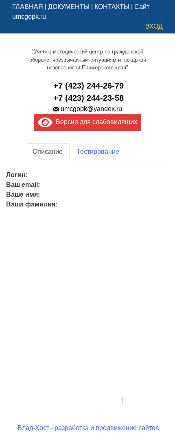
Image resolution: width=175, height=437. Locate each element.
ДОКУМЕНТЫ (69, 6)
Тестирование (98, 151)
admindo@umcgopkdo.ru (87, 380)
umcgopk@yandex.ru (91, 108)
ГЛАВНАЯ (27, 6)
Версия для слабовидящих (94, 121)
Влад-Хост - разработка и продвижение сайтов (88, 427)
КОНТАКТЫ (111, 6)
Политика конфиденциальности (72, 400)
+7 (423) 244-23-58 (88, 97)
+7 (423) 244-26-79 (88, 85)
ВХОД (154, 26)
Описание (48, 151)
